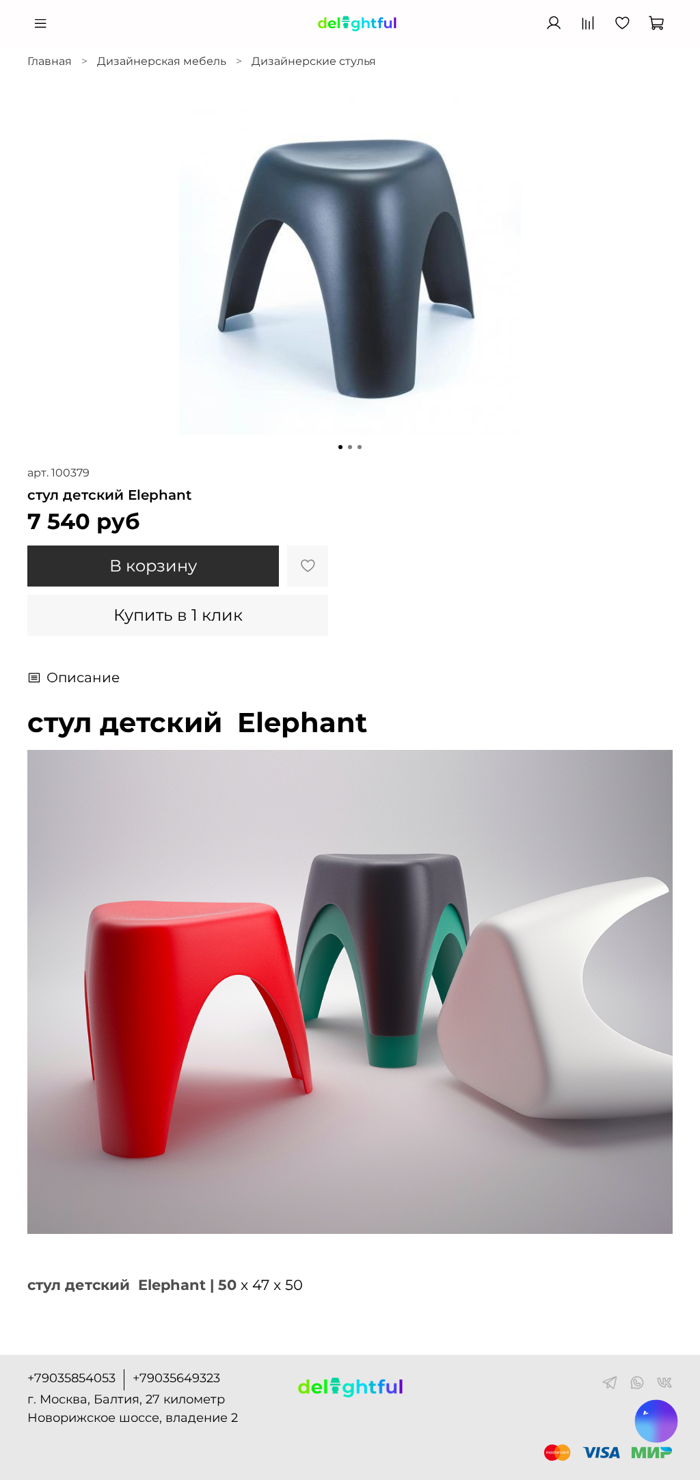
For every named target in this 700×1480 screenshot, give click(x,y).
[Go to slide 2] (350, 447)
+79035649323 (176, 1378)
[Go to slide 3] (360, 447)
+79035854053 (71, 1378)
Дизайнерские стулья (314, 61)
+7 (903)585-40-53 (481, 23)
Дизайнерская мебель (161, 61)
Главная (49, 61)
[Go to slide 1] (340, 447)
